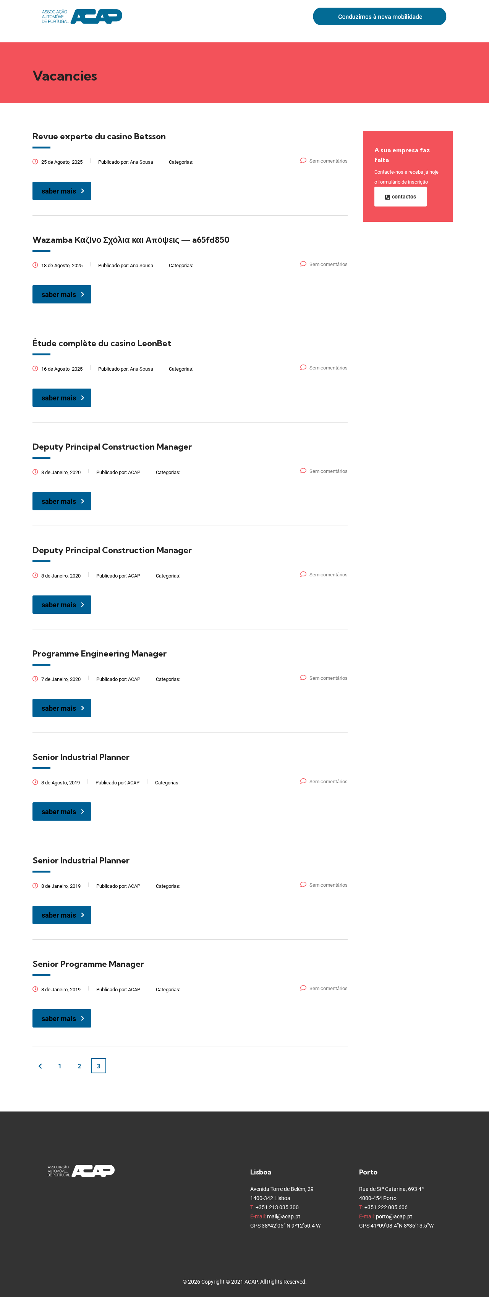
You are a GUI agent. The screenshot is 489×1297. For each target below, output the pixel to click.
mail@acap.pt (283, 1216)
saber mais (59, 191)
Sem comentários (328, 161)
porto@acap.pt (394, 1216)
